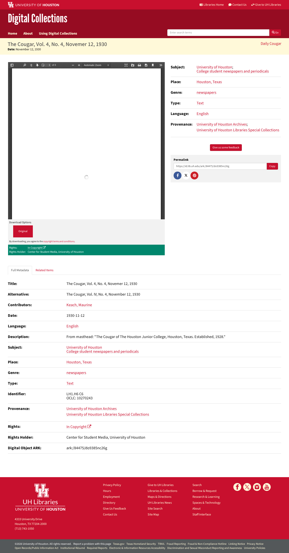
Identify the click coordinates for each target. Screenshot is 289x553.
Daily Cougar (271, 43)
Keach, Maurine (79, 305)
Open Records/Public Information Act (36, 548)
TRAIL (161, 544)
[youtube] (267, 487)
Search (197, 485)
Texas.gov (118, 544)
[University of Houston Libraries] (40, 497)
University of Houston (214, 67)
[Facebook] (177, 175)
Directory (109, 503)
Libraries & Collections (162, 491)
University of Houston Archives (222, 124)
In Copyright (35, 248)
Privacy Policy (112, 485)
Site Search (155, 508)
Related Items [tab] (44, 270)
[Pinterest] (194, 175)
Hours (107, 491)
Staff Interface (201, 514)
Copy (272, 166)
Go (277, 33)
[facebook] (237, 487)
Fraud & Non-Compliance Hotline (207, 544)
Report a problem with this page (92, 544)
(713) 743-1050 (24, 528)
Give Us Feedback (114, 508)
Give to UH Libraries (161, 485)
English (203, 114)
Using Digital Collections (58, 33)
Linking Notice (236, 544)
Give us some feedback (226, 148)
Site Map (153, 514)
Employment (111, 497)
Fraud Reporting (176, 544)
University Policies (254, 548)
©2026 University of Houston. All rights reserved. (43, 544)
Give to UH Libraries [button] (268, 5)
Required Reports (97, 548)
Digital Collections (37, 18)
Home (12, 33)
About (28, 33)
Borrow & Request (204, 491)
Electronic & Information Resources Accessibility (137, 548)
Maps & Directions (159, 497)
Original (23, 231)
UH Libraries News (160, 503)
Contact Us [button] (239, 5)
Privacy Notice (255, 544)
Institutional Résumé (72, 548)
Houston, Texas (209, 82)
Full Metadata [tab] (20, 270)
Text (200, 103)
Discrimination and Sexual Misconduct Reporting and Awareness (204, 548)
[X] (186, 175)
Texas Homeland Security (141, 544)
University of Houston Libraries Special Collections (238, 130)
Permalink (181, 160)
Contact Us (110, 514)
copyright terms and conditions (59, 241)
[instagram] (257, 487)
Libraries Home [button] (213, 5)
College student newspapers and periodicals (233, 71)
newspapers (206, 92)
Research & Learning (206, 497)
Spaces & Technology (206, 503)
